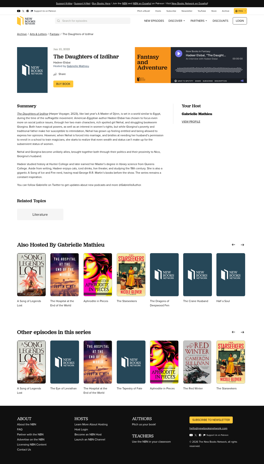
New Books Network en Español (189, 3)
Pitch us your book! (144, 424)
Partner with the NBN (30, 434)
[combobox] (92, 21)
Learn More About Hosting (91, 424)
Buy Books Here (101, 3)
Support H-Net (82, 3)
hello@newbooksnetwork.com (208, 428)
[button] (233, 245)
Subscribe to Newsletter (211, 420)
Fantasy (54, 34)
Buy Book (63, 84)
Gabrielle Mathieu (78, 66)
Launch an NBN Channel (90, 439)
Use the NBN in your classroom (151, 442)
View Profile (191, 122)
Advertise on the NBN (30, 439)
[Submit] (58, 21)
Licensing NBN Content (32, 444)
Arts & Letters (38, 34)
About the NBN (26, 424)
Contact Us (24, 449)
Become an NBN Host (88, 434)
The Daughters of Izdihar (32, 114)
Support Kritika (64, 3)
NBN (124, 3)
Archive (22, 34)
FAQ (19, 429)
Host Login (81, 429)
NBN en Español (142, 3)
